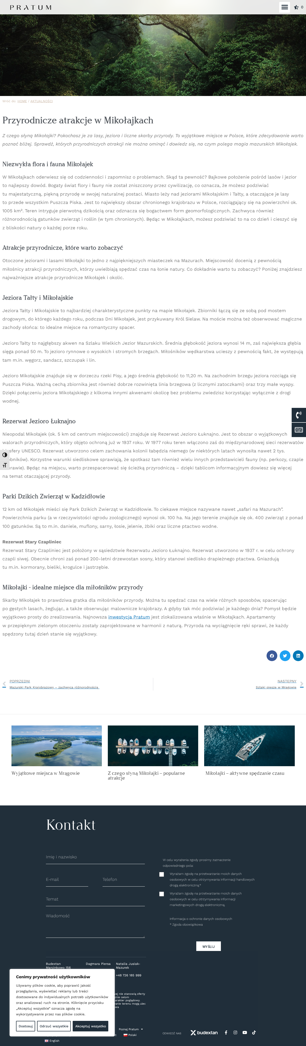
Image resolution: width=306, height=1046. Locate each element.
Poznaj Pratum (129, 1029)
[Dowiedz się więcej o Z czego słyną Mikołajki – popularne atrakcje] (153, 745)
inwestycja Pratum (129, 617)
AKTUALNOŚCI (41, 101)
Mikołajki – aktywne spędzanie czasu (244, 773)
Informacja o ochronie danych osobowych (201, 919)
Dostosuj (26, 1026)
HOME (22, 101)
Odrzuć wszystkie (54, 1026)
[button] (284, 7)
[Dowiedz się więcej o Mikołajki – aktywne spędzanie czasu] (249, 745)
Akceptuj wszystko (90, 1026)
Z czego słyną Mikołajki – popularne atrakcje (146, 775)
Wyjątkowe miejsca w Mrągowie (45, 773)
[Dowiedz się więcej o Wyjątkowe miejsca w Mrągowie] (56, 745)
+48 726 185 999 (128, 975)
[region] (62, 1002)
